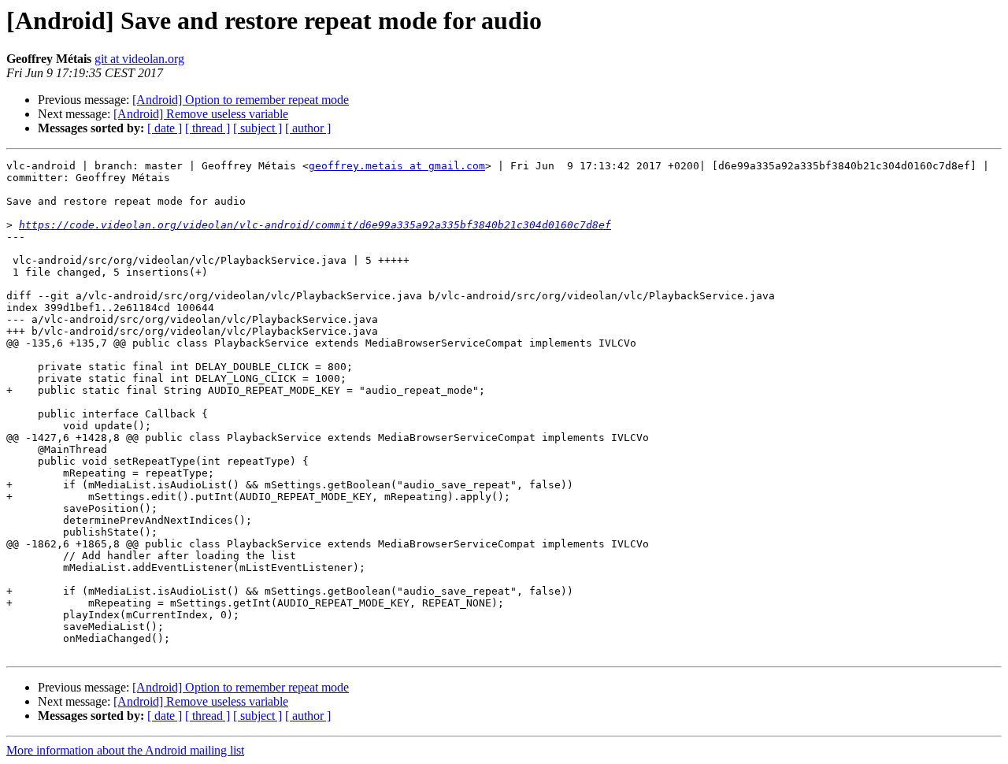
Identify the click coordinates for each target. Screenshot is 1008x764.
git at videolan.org (139, 58)
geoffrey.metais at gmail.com (397, 166)
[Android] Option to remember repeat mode (240, 99)
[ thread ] (207, 128)
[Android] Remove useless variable (200, 114)
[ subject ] (257, 128)
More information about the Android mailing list (125, 750)
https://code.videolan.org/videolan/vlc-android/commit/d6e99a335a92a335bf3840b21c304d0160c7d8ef (315, 225)
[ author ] (308, 128)
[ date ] (164, 128)
